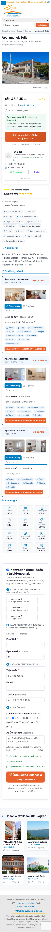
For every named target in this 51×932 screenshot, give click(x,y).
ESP (8, 722)
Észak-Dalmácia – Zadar (12, 31)
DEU (26, 718)
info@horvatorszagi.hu (26, 906)
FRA (16, 722)
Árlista (11, 311)
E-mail (10, 682)
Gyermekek (17, 651)
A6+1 (22, 105)
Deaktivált (10, 925)
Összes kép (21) (41, 88)
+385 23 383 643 (16, 164)
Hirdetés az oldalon (25, 903)
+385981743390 (16, 167)
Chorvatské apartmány (25, 928)
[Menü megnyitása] (3, 3)
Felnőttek (12, 639)
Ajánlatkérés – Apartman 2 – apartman (26, 420)
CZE (17, 718)
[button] (25, 192)
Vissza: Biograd (11, 202)
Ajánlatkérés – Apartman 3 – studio (25, 492)
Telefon (16, 694)
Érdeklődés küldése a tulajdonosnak (27, 777)
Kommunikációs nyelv (23, 713)
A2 (34, 105)
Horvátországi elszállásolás (33, 916)
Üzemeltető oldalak (14, 916)
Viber (38, 172)
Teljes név (12, 670)
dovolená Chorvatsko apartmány (16, 919)
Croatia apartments (20, 922)
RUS (24, 722)
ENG (9, 718)
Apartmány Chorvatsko (35, 925)
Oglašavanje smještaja (30, 910)
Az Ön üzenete (20, 732)
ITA (34, 718)
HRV (33, 722)
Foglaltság (30, 306)
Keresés (43, 25)
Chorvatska (33, 922)
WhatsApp (17, 172)
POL (8, 727)
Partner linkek (20, 925)
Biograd (28, 31)
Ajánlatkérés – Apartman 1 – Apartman (26, 349)
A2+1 (29, 105)
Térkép (27, 178)
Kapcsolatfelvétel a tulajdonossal (27, 137)
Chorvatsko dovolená (38, 919)
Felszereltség (14, 306)
